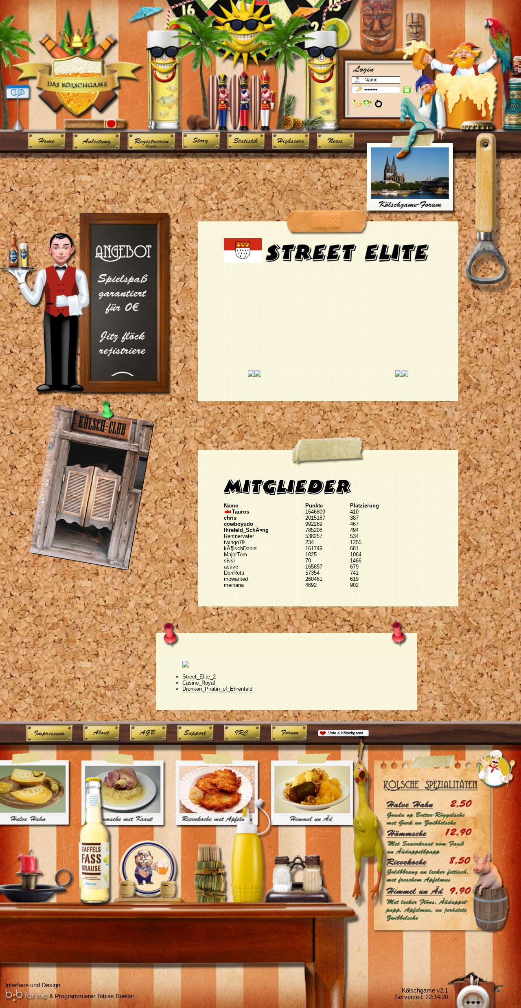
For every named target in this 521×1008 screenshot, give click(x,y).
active (231, 567)
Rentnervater (239, 536)
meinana (234, 585)
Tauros (240, 512)
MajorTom (235, 554)
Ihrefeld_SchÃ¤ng (246, 530)
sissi (229, 561)
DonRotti (234, 573)
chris (230, 518)
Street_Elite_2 (199, 677)
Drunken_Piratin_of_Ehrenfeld (217, 689)
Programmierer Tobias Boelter (94, 996)
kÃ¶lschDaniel (241, 548)
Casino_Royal (198, 683)
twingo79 (234, 542)
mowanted (236, 579)
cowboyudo (238, 524)
